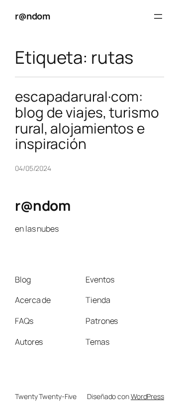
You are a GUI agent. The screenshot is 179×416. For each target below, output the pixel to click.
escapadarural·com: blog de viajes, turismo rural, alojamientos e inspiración (87, 120)
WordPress (147, 396)
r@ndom (32, 16)
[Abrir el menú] (158, 16)
